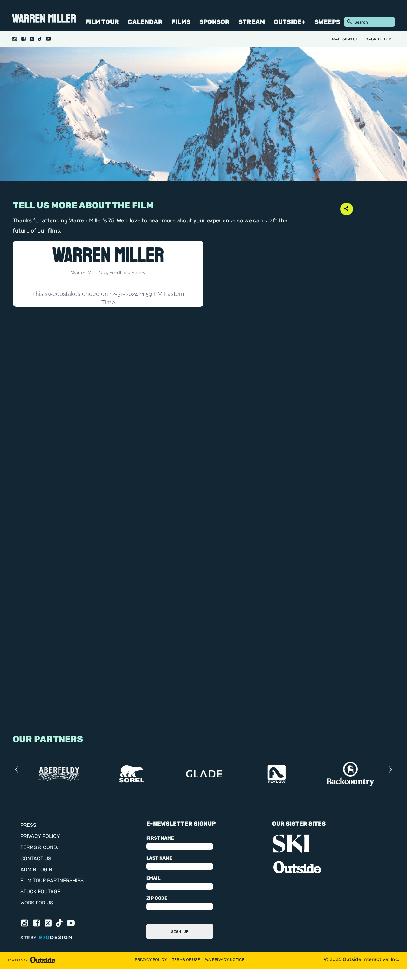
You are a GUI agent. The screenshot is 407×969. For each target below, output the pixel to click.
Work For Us (36, 903)
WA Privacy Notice (225, 960)
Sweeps (327, 22)
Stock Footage (40, 892)
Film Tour (102, 22)
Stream (251, 22)
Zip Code (156, 898)
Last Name (159, 858)
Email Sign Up (343, 39)
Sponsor (214, 22)
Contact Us (35, 858)
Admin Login (36, 870)
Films (180, 22)
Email (153, 878)
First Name (160, 838)
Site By (28, 938)
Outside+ (290, 22)
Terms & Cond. (39, 847)
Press (28, 825)
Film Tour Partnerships (52, 880)
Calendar (145, 22)
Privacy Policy (40, 836)
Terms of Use (186, 960)
